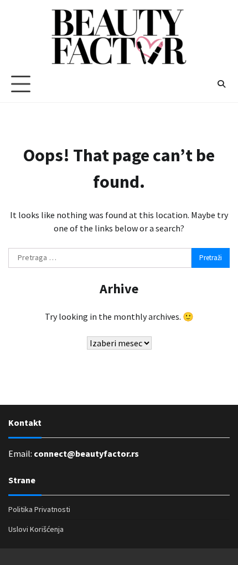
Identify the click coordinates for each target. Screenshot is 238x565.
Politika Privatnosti (39, 509)
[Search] (221, 84)
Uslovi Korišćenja (36, 529)
